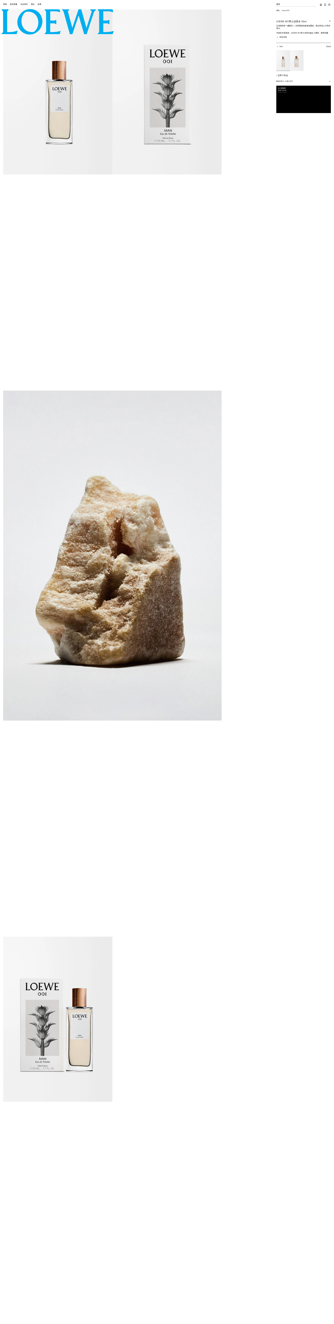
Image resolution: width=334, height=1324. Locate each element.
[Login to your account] (320, 4)
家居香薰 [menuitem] (13, 4)
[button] (303, 81)
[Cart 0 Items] (329, 4)
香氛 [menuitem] (5, 4)
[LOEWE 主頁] (57, 22)
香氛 (277, 10)
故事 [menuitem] (39, 4)
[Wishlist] (325, 4)
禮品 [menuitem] (33, 4)
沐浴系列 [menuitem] (24, 4)
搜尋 (278, 4)
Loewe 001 (286, 10)
